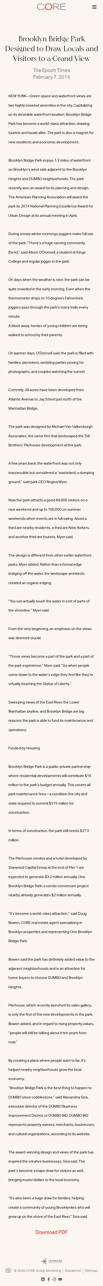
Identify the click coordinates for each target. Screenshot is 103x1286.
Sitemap (91, 1271)
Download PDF (51, 1232)
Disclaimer (73, 1271)
